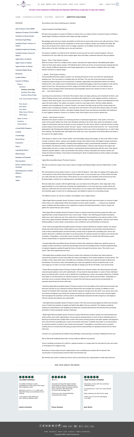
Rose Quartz (23, 104)
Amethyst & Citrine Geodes (24, 36)
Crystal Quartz (22, 124)
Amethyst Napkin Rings (23, 70)
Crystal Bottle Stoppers (23, 128)
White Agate (23, 115)
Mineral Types (51, 4)
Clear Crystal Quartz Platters (28, 99)
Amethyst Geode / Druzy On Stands (25, 54)
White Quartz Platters (26, 112)
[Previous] (21, 390)
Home (43, 4)
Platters (49, 17)
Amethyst (59, 17)
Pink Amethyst (20, 161)
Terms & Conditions (83, 431)
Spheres (18, 177)
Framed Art (19, 143)
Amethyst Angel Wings (23, 40)
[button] (101, 4)
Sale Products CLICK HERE (25, 29)
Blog (76, 4)
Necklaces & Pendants (23, 157)
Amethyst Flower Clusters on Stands (25, 45)
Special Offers (62, 4)
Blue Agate (22, 106)
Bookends (18, 74)
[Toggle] (38, 36)
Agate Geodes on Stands (24, 66)
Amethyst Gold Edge (28, 89)
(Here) (44, 48)
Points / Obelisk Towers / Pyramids (23, 166)
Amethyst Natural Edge (28, 95)
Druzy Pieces (20, 139)
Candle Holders (20, 77)
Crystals (18, 132)
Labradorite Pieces (21, 150)
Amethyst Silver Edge (28, 92)
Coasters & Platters (32, 17)
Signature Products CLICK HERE (26, 32)
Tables (17, 180)
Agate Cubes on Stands (23, 63)
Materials (53, 431)
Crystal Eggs (19, 135)
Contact (82, 4)
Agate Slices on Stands (23, 59)
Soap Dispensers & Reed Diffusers (24, 172)
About (71, 4)
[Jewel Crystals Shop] (25, 4)
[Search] (39, 4)
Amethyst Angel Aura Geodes (25, 49)
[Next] (110, 390)
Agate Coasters (22, 118)
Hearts (17, 146)
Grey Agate (23, 109)
